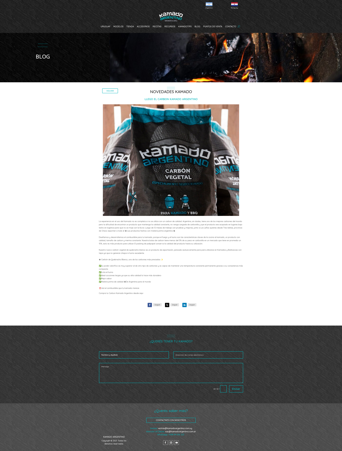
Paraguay (234, 8)
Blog (197, 26)
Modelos (118, 26)
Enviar (236, 389)
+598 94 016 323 (176, 434)
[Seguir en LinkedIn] (184, 305)
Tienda (130, 26)
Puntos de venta (212, 26)
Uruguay (105, 26)
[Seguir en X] (167, 305)
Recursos (169, 26)
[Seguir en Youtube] (176, 442)
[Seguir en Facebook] (150, 305)
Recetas (157, 26)
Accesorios (143, 26)
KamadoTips (185, 26)
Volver (110, 91)
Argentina (209, 8)
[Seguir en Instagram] (171, 442)
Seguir (157, 304)
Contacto (230, 26)
